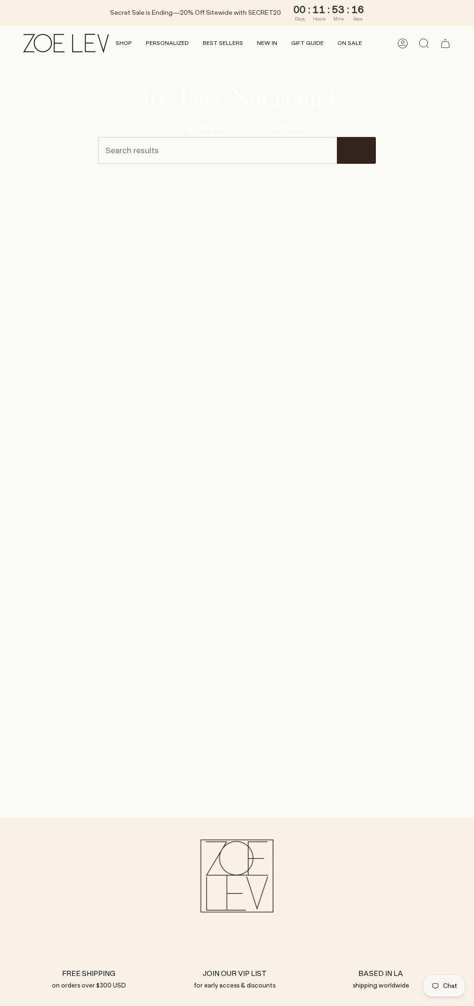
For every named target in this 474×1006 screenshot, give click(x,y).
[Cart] (445, 43)
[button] (124, 44)
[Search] (356, 150)
